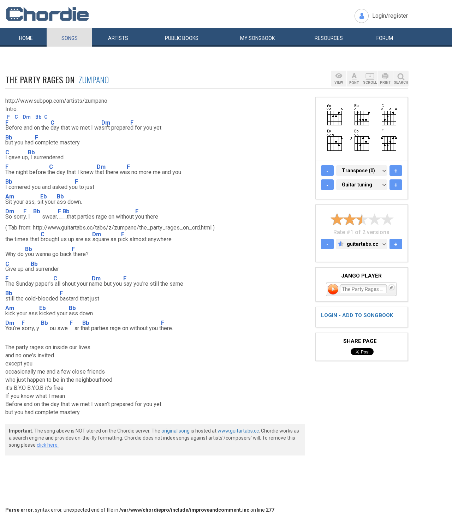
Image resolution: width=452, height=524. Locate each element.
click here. (48, 445)
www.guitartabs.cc (238, 431)
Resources (329, 38)
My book (257, 38)
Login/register (390, 15)
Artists (118, 38)
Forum (384, 38)
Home (26, 38)
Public (181, 38)
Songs (69, 38)
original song (175, 431)
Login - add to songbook (357, 315)
